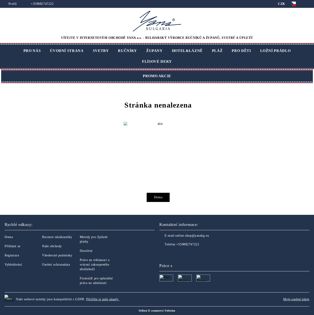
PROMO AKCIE (157, 76)
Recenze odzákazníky (57, 237)
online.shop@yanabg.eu (192, 235)
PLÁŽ (217, 51)
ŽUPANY (154, 51)
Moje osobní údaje (296, 299)
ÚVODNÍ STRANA (66, 51)
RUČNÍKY (127, 51)
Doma (158, 197)
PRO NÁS (32, 51)
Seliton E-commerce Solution (157, 310)
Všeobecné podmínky (57, 255)
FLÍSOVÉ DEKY (157, 61)
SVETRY (101, 51)
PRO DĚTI (241, 51)
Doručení (86, 251)
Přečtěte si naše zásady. (102, 299)
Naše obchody (52, 246)
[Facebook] (163, 253)
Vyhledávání (13, 264)
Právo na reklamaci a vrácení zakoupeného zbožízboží (95, 264)
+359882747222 (42, 4)
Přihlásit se (12, 246)
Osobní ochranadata (56, 264)
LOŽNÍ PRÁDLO (275, 51)
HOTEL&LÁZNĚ (187, 51)
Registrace (12, 255)
